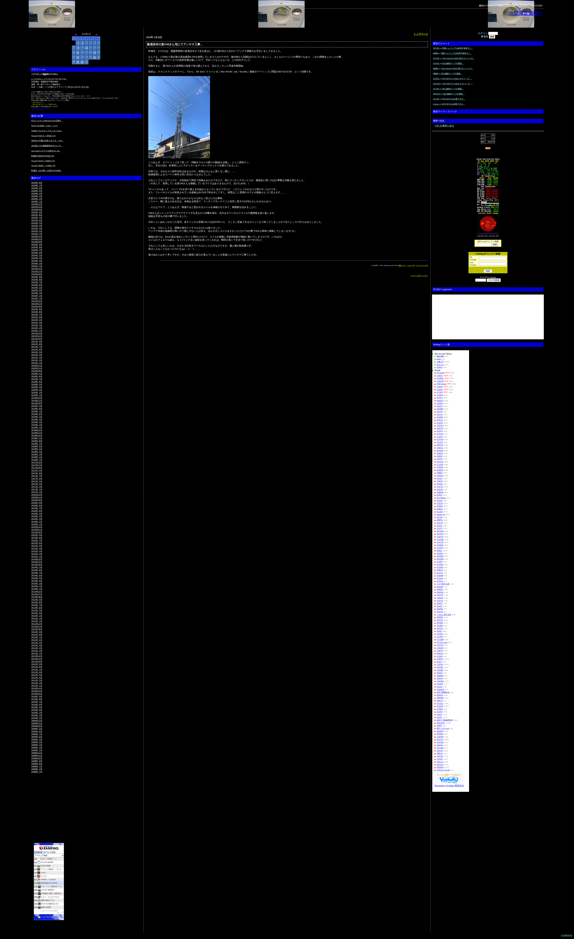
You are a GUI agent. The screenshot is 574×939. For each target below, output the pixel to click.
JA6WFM (440, 690)
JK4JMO (440, 417)
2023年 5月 (36, 287)
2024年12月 (36, 236)
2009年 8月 (36, 731)
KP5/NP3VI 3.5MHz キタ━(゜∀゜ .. (457, 79)
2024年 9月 (36, 244)
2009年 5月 (36, 739)
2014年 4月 (36, 581)
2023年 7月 (36, 282)
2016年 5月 (36, 513)
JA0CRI (440, 489)
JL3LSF (439, 501)
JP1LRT (439, 484)
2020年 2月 (36, 392)
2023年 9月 (36, 277)
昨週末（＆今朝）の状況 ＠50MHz (46, 170)
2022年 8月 (36, 312)
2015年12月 (36, 527)
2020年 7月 (36, 379)
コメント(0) (411, 265)
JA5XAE (440, 462)
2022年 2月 (36, 328)
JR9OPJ (440, 456)
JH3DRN (440, 556)
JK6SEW (437, 94)
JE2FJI (439, 662)
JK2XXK (440, 559)
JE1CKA (440, 703)
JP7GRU (440, 578)
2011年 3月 (36, 680)
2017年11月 (36, 465)
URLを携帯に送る (444, 125)
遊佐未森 (440, 356)
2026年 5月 (36, 191)
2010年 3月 (36, 712)
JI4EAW (440, 678)
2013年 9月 (36, 599)
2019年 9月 (36, 406)
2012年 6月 (36, 640)
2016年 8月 (36, 505)
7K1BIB (440, 626)
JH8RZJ (440, 473)
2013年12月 (36, 591)
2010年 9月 (36, 696)
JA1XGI (440, 442)
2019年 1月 (36, 427)
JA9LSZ (440, 481)
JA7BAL (440, 709)
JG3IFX (440, 712)
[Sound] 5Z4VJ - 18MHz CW (43, 161)
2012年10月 (36, 629)
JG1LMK (440, 540)
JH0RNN (440, 676)
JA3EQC (440, 390)
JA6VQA (440, 426)
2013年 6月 (36, 608)
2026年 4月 (36, 193)
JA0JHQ (440, 403)
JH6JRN (440, 609)
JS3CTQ (440, 523)
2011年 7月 (36, 669)
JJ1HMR (440, 576)
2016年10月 (36, 500)
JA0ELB (440, 598)
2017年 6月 (36, 478)
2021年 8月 (36, 344)
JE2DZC (440, 673)
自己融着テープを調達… (453, 63)
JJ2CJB (439, 412)
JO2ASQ (440, 534)
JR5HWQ (440, 767)
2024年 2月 (36, 263)
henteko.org (441, 514)
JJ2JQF (439, 715)
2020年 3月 (36, 390)
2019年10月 (36, 403)
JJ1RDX (440, 506)
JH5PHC (440, 617)
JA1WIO (440, 637)
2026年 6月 (36, 188)
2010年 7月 (36, 702)
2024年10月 (36, 242)
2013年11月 (36, 594)
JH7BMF (440, 409)
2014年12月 (36, 559)
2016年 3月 (36, 519)
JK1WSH (440, 531)
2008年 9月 (36, 761)
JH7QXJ (440, 581)
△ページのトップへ (419, 275)
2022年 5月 (36, 320)
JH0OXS (440, 653)
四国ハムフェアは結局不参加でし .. (457, 48)
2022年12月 (36, 301)
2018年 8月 (36, 441)
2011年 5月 (36, 675)
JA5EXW (440, 648)
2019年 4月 (36, 419)
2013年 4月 (36, 613)
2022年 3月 (36, 325)
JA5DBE (440, 670)
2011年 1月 (36, 686)
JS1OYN (440, 595)
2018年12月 (36, 430)
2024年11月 (36, 239)
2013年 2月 (36, 618)
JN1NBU (440, 564)
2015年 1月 (36, 556)
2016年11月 (36, 497)
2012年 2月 (36, 651)
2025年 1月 (36, 234)
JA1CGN (440, 542)
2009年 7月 (36, 734)
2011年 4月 (36, 677)
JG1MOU (440, 378)
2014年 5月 (36, 578)
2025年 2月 (36, 231)
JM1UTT (440, 445)
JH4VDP (440, 756)
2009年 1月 (36, 750)
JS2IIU (439, 631)
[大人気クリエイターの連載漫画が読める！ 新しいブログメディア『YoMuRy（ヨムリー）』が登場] (449, 783)
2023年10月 (36, 274)
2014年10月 (36, 564)
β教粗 (435, 53)
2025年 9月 (36, 212)
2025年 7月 (36, 218)
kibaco (439, 359)
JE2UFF (440, 406)
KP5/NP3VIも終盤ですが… (453, 99)
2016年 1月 (36, 524)
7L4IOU (440, 376)
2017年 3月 (36, 486)
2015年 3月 (36, 551)
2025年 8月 (36, 215)
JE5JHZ (436, 48)
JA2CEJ (440, 414)
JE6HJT (439, 603)
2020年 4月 (36, 387)
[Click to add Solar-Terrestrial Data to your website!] (488, 236)
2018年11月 (36, 433)
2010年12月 (36, 688)
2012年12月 (36, 624)
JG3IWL (440, 656)
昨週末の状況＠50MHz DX (42, 156)
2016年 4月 (36, 516)
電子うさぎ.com (443, 728)
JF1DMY (440, 545)
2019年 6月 (36, 414)
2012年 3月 (36, 648)
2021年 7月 (36, 347)
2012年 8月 (36, 634)
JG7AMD (440, 640)
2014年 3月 (36, 583)
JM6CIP (440, 701)
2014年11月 (36, 562)
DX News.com (442, 642)
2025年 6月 (36, 220)
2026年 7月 (36, 185)
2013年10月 (36, 597)
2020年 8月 (36, 376)
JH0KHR (440, 698)
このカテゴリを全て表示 (49, 911)
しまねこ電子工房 (444, 615)
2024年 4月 (36, 258)
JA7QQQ (440, 439)
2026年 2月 (36, 199)
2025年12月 (36, 204)
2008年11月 (36, 755)
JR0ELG (440, 509)
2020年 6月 (36, 382)
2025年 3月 (36, 228)
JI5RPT (439, 726)
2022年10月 (36, 306)
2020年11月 (36, 368)
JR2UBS (436, 84)
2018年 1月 (36, 460)
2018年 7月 (36, 443)
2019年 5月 (36, 417)
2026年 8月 (36, 183)
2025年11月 (36, 207)
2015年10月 (36, 532)
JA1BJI (439, 562)
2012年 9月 (36, 632)
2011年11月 (36, 659)
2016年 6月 (36, 511)
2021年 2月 (36, 360)
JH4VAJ (440, 420)
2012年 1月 (36, 653)
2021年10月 (36, 339)
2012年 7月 (36, 637)
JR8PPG (440, 520)
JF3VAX (440, 434)
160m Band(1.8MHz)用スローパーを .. (458, 58)
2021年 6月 (36, 349)
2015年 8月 (36, 538)
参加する (60, 913)
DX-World (440, 373)
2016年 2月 (36, 521)
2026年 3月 (36, 196)
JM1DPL (440, 667)
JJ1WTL (440, 459)
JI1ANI (439, 606)
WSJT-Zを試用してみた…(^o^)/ (44, 126)
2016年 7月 (36, 508)
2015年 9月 (36, 535)
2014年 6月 (36, 575)
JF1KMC (440, 467)
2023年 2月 (36, 296)
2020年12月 (36, 365)
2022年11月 (36, 304)
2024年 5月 (36, 255)
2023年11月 (36, 271)
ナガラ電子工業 (443, 584)
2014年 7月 (36, 573)
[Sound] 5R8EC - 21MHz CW (43, 166)
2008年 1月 (36, 772)
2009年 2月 (36, 747)
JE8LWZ (440, 695)
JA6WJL (440, 448)
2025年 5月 (36, 223)
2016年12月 (36, 495)
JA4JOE (440, 387)
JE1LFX (440, 431)
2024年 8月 (36, 247)
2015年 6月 (36, 543)
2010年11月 (36, 691)
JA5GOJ (440, 601)
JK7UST (440, 620)
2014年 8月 (36, 570)
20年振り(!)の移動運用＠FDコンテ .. (46, 146)
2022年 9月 (36, 309)
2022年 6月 (36, 317)
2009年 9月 (36, 729)
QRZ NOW (441, 723)
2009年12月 (36, 720)
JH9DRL (440, 589)
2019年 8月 (36, 408)
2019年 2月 (36, 425)
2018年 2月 (36, 457)
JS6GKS (440, 745)
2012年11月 (36, 626)
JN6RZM (440, 492)
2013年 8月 (36, 602)
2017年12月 (36, 462)
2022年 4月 (36, 322)
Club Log (440, 762)
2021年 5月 (36, 352)
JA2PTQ (440, 651)
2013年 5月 (36, 610)
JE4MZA (440, 470)
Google (493, 277)
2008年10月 (36, 758)
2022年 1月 (36, 330)
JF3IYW (440, 503)
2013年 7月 (36, 605)
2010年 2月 (36, 715)
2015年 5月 (36, 546)
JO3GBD (440, 742)
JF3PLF (439, 495)
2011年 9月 (36, 664)
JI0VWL (440, 628)
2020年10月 (36, 371)
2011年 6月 (36, 672)
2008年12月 (36, 753)
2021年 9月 (36, 341)
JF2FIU (439, 526)
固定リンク (402, 265)
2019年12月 (36, 398)
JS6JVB (440, 751)
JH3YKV (440, 765)
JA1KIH (440, 395)
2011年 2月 (36, 683)
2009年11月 (36, 723)
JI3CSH (439, 517)
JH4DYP (440, 428)
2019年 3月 (36, 422)
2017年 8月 (36, 473)
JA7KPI (440, 392)
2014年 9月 (36, 567)
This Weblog (441, 498)
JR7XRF (440, 623)
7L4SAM (440, 381)
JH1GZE (440, 612)
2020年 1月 (36, 395)
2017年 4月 (36, 484)
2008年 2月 (36, 769)
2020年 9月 (36, 374)
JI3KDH (440, 453)
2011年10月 (36, 661)
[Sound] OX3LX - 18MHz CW (43, 136)
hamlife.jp (440, 401)
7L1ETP (440, 437)
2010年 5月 (36, 707)
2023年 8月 (36, 279)
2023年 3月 (36, 293)
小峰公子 (440, 362)
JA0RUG (440, 476)
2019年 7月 (36, 411)
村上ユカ (440, 365)
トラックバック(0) (422, 265)
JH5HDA (440, 734)
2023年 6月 (36, 285)
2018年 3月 (36, 454)
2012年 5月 (36, 642)
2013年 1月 (36, 621)
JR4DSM (440, 592)
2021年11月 (36, 336)
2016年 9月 (36, 503)
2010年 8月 (36, 699)
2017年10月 (36, 468)
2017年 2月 (36, 489)
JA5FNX (440, 664)
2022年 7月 (36, 314)
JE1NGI (440, 398)
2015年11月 (36, 530)
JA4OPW (440, 737)
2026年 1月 (36, 201)
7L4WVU (440, 537)
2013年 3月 (36, 616)
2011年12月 (36, 656)
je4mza (436, 104)
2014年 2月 (36, 586)
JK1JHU (440, 512)
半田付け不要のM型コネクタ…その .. (47, 141)
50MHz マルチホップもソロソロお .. (46, 131)
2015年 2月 (36, 554)
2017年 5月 (36, 481)
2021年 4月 (36, 355)
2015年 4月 (36, 548)
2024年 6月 (36, 252)
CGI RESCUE (566, 935)
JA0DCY (440, 659)
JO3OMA (440, 681)
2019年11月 (36, 400)
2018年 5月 (36, 449)
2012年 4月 (36, 645)
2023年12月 (36, 269)
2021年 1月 (36, 363)
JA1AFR (440, 465)
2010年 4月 (36, 710)
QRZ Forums (441, 384)
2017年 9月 (36, 470)
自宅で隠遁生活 (443, 692)
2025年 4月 (36, 226)
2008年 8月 (36, 764)
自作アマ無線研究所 (445, 720)
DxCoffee (440, 748)
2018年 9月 (36, 438)
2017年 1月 (36, 492)
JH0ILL (439, 551)
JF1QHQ (440, 567)
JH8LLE (440, 753)
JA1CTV (440, 487)
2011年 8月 (36, 667)
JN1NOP (440, 706)
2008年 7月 (36, 766)
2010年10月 (36, 694)
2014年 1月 (36, 589)
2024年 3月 (36, 261)
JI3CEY (439, 478)
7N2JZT (440, 759)
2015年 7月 (36, 540)
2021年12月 (36, 333)
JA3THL (440, 634)
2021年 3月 (36, 357)
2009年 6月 (36, 737)
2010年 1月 (36, 718)
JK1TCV (440, 573)
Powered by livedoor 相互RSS (449, 785)
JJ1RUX (440, 570)
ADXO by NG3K (443, 770)
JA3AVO (440, 548)
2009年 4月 (36, 742)
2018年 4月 (36, 452)
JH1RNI (440, 553)
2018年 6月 (36, 446)
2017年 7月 (36, 476)
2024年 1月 (36, 266)
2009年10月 (36, 726)
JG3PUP (440, 423)
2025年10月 (36, 209)
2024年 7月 (36, 250)
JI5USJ (439, 717)
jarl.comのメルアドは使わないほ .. (46, 151)
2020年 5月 (36, 384)
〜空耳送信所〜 (526, 13)
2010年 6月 (36, 704)
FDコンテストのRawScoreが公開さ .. (46, 121)
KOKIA (440, 367)
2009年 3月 (36, 745)
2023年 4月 (36, 290)
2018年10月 (36, 435)
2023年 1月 (36, 298)
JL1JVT (439, 528)
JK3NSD (440, 451)
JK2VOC (440, 739)
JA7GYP (440, 645)
